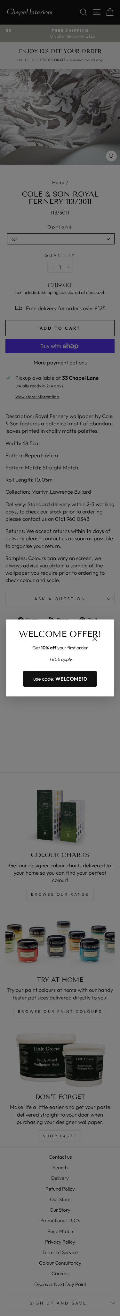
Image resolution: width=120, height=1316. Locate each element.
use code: (60, 679)
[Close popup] (94, 639)
